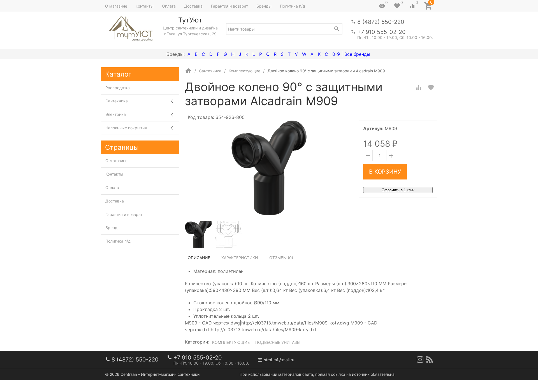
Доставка (193, 6)
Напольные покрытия (126, 127)
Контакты (145, 6)
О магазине (116, 6)
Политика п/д (292, 6)
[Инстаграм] (420, 359)
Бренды (264, 6)
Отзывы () (281, 257)
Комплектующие (231, 342)
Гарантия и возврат (229, 6)
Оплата (169, 6)
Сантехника (116, 100)
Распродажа (117, 87)
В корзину (385, 171)
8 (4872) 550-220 (380, 22)
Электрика (115, 114)
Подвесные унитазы (277, 342)
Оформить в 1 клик (398, 190)
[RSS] (429, 359)
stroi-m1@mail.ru (279, 359)
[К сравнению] (418, 87)
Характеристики (239, 257)
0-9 (336, 54)
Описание (199, 257)
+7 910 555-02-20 (381, 32)
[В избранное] (431, 87)
